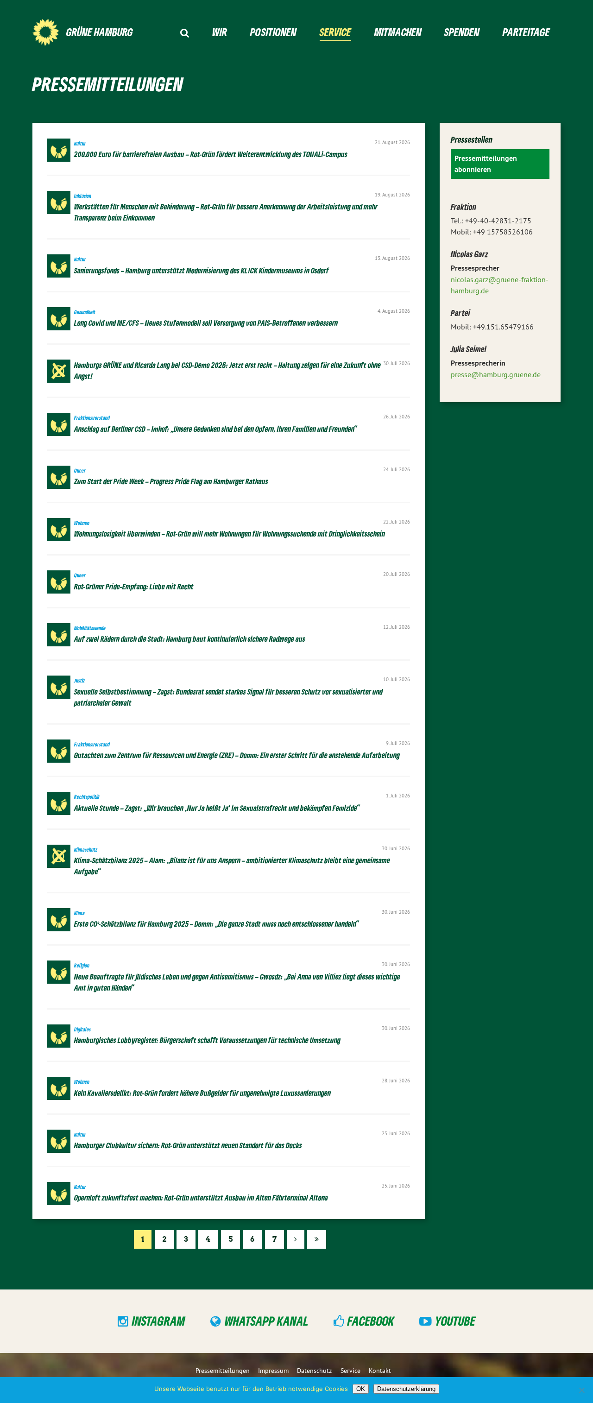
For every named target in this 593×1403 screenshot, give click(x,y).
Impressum (273, 1370)
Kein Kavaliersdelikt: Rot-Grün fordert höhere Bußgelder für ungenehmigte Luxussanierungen (202, 1087)
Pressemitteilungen (223, 1370)
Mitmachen (398, 31)
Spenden (461, 31)
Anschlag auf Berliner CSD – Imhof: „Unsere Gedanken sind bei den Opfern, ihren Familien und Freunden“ (215, 423)
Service (335, 31)
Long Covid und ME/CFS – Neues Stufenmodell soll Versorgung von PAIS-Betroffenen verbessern (206, 318)
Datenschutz (314, 1370)
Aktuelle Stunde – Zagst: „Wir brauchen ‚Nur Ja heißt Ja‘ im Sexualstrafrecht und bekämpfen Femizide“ (217, 802)
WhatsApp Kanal (267, 1320)
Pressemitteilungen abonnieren (485, 163)
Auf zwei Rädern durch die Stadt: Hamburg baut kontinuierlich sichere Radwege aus (189, 634)
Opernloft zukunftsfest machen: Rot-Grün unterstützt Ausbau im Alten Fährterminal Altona (201, 1192)
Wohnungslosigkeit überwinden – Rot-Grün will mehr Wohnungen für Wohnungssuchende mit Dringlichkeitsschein (229, 528)
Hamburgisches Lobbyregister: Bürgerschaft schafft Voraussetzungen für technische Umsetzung (207, 1035)
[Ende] (316, 1239)
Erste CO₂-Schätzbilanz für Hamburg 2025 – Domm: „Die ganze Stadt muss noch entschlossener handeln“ (216, 919)
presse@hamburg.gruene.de (496, 374)
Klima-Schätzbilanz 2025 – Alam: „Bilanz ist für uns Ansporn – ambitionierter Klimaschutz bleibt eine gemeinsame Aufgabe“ (232, 861)
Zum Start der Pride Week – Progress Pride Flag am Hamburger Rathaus (171, 476)
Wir (219, 31)
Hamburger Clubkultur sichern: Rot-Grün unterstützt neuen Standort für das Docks (188, 1140)
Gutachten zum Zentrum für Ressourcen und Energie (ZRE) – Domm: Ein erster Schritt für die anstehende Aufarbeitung (237, 750)
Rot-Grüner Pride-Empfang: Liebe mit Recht (134, 581)
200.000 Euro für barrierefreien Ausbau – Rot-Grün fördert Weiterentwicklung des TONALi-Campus (211, 149)
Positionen (273, 31)
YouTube (455, 1320)
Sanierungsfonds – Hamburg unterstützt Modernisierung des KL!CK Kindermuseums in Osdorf (201, 265)
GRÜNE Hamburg (99, 31)
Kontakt (380, 1370)
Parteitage (526, 31)
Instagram (158, 1320)
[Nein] (581, 1390)
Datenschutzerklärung (406, 1388)
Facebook (370, 1320)
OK (360, 1388)
